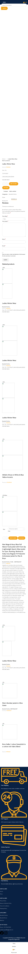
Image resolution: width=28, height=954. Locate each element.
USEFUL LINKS (3, 898)
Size (4, 529)
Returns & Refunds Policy (5, 903)
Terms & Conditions (4, 906)
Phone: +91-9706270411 (5, 927)
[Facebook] (2, 933)
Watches (2, 920)
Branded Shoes (3, 918)
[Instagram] (6, 933)
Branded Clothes (13, 194)
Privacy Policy (3, 900)
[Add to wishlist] (4, 314)
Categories (3, 912)
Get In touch (3, 924)
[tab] (14, 199)
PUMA (11, 562)
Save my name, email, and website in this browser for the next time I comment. (13, 255)
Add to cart (13, 183)
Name (4, 239)
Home (3, 159)
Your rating (5, 216)
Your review (5, 221)
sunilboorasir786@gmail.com (6, 929)
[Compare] (4, 300)
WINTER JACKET (17, 562)
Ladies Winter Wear (9, 303)
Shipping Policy (3, 908)
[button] (4, 318)
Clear (9, 531)
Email (3, 246)
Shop (1, 894)
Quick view (4, 322)
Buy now (6, 187)
